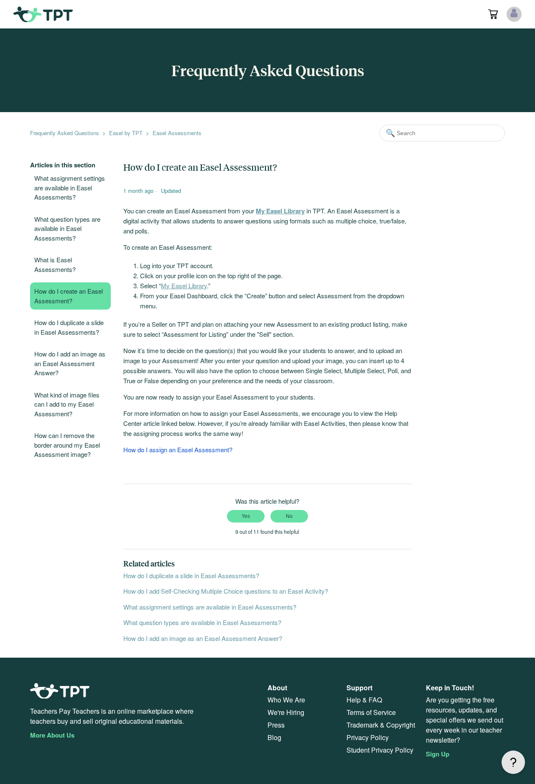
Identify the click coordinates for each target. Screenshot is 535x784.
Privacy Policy (367, 737)
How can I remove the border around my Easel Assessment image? (67, 445)
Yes (246, 516)
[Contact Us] (513, 762)
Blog (274, 737)
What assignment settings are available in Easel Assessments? (69, 187)
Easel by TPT (126, 133)
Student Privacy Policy (379, 750)
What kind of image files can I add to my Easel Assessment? (66, 404)
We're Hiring (286, 712)
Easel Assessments (177, 133)
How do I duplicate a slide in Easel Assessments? (69, 327)
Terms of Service (371, 712)
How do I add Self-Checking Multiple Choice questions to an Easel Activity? (225, 591)
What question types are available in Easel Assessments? (67, 228)
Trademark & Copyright (380, 725)
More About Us (52, 735)
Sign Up (437, 753)
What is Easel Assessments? (55, 264)
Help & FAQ (364, 700)
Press (276, 725)
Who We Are (286, 700)
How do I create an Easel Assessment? (68, 296)
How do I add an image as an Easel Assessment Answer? (69, 363)
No (289, 516)
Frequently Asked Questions (64, 133)
